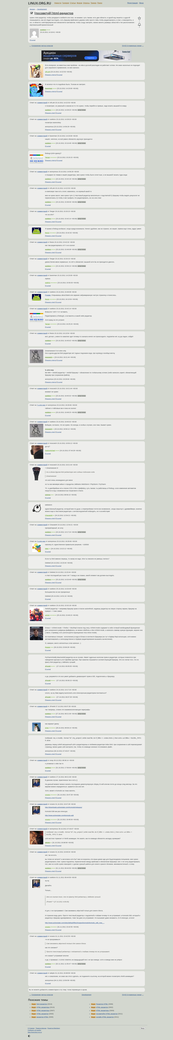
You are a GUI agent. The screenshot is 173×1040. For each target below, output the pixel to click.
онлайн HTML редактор (105, 1017)
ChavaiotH (49, 515)
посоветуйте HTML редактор (106, 1014)
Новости (57, 3)
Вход (141, 3)
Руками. (48, 295)
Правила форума (41, 1028)
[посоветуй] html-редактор (53, 13)
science (48, 495)
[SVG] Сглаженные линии (131, 46)
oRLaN (47, 72)
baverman (48, 88)
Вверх (143, 1028)
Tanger (47, 157)
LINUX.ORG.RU (39, 3)
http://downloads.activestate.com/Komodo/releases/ (63, 807)
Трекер (93, 3)
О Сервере (31, 1028)
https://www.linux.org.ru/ (35, 1032)
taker (47, 549)
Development (42, 9)
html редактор (41, 1004)
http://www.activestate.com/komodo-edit (59, 815)
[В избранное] (139, 18)
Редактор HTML (102, 1004)
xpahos (47, 283)
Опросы (86, 3)
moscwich (48, 357)
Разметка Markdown (53, 1028)
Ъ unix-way (41, 405)
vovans (47, 795)
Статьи (73, 3)
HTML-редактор (42, 1014)
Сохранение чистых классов (42, 46)
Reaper (47, 647)
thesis (47, 233)
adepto (47, 842)
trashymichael (50, 450)
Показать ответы (50, 75)
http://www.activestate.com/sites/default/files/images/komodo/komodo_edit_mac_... (75, 923)
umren (47, 615)
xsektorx (43, 30)
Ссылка (32, 40)
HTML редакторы (42, 1007)
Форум (79, 3)
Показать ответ (50, 113)
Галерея (65, 3)
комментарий (42, 103)
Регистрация (132, 3)
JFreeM (48, 666)
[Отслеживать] (139, 24)
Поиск (99, 3)
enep (47, 728)
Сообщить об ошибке (34, 1030)
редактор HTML (42, 1017)
